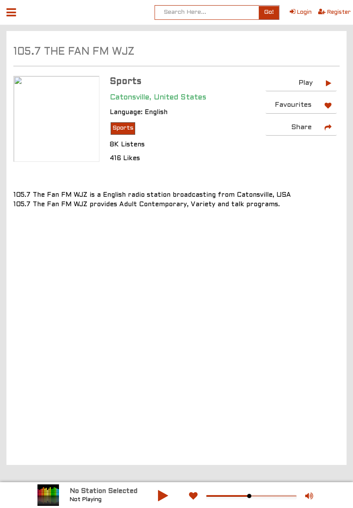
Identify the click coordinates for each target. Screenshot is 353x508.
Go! (269, 12)
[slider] (249, 496)
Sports (122, 128)
